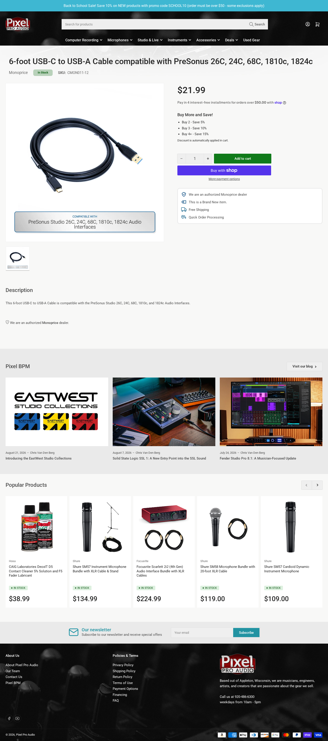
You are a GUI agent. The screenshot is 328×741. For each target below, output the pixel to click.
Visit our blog (303, 366)
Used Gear (251, 40)
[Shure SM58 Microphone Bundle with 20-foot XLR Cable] (227, 527)
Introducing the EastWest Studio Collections (39, 458)
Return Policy (122, 677)
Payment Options (125, 689)
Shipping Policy (124, 671)
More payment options (224, 179)
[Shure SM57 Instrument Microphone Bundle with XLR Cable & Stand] (100, 527)
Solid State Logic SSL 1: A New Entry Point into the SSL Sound (159, 458)
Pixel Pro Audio (25, 734)
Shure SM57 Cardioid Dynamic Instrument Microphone (286, 569)
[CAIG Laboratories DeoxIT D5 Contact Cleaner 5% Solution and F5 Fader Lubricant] (36, 527)
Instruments (177, 40)
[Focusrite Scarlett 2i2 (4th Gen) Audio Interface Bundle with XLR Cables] (164, 527)
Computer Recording (81, 40)
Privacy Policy (123, 665)
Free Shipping (199, 210)
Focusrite (142, 561)
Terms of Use (123, 683)
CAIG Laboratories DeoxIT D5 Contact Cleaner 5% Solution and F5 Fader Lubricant (35, 571)
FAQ (116, 701)
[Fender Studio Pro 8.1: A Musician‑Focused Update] (271, 412)
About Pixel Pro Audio (22, 665)
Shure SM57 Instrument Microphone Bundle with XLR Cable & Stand (99, 569)
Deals (229, 40)
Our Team (13, 671)
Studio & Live (148, 40)
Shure (76, 561)
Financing (120, 695)
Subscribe (246, 633)
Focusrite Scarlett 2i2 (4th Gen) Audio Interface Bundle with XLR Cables (160, 571)
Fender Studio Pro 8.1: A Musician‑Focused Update (258, 458)
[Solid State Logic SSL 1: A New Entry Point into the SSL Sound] (164, 412)
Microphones (118, 40)
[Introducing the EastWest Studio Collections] (57, 412)
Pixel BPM (13, 683)
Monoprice (18, 72)
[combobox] (165, 24)
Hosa (12, 561)
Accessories (206, 40)
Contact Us (14, 677)
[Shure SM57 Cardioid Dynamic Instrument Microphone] (291, 527)
